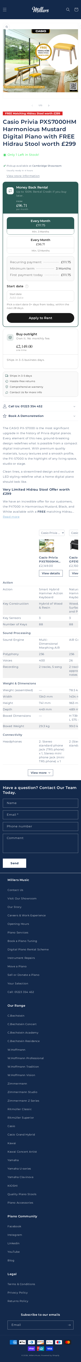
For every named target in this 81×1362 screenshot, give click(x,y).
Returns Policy (18, 1301)
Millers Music (35, 1355)
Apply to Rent (40, 318)
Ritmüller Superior (21, 1117)
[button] (5, 9)
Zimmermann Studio (22, 1092)
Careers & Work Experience (27, 915)
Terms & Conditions (21, 1284)
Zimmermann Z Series (23, 1100)
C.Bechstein (16, 1015)
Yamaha (13, 1160)
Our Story (14, 907)
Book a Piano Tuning (22, 941)
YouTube (14, 1251)
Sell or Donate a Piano (23, 975)
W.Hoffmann (16, 1049)
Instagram (15, 1235)
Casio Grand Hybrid (21, 1134)
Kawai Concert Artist (22, 1151)
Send (15, 863)
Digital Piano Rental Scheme (28, 949)
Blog (11, 1260)
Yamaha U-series (19, 1168)
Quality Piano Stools (22, 1194)
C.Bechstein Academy (23, 1032)
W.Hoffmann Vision (21, 1075)
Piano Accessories (20, 1202)
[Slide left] (32, 105)
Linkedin (14, 1243)
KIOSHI (13, 1185)
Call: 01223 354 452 (21, 992)
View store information (23, 176)
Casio (11, 1126)
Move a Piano (17, 966)
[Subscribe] (69, 1325)
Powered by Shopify (50, 1355)
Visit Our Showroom (22, 898)
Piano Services (18, 932)
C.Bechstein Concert (22, 1024)
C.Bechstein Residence (24, 1041)
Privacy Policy (18, 1292)
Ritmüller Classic (20, 1109)
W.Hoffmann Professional (26, 1058)
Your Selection (18, 983)
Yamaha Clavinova (21, 1177)
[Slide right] (49, 105)
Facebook (14, 1226)
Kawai (12, 1143)
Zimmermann (17, 1083)
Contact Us (15, 890)
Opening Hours (18, 924)
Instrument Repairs (21, 958)
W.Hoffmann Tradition (23, 1066)
